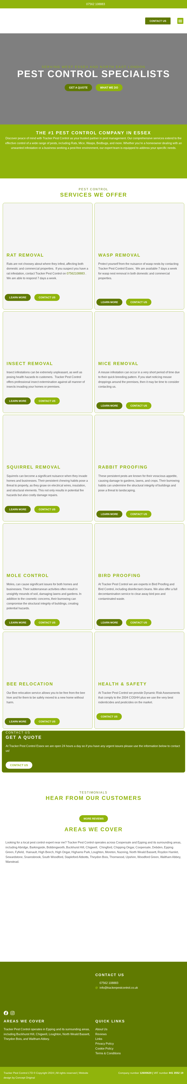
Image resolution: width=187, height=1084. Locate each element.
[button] (180, 21)
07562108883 (76, 273)
